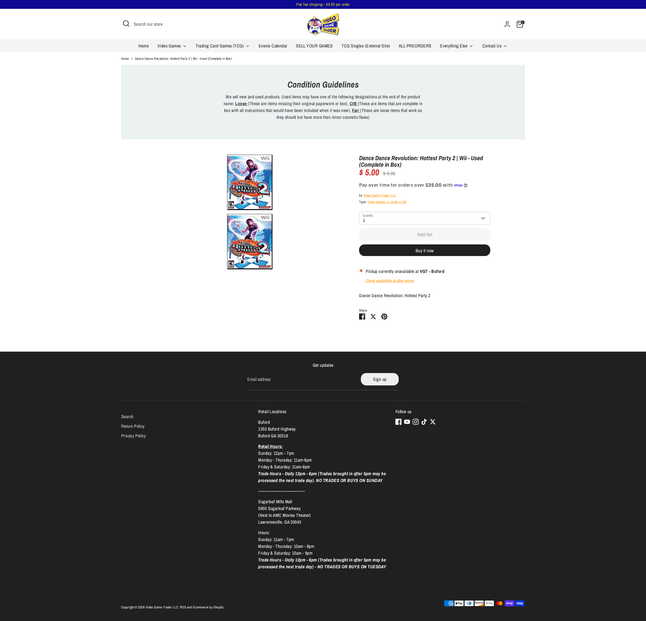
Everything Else (454, 46)
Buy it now (425, 250)
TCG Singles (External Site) (365, 46)
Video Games (169, 46)
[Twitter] (433, 422)
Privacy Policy (133, 436)
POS (183, 607)
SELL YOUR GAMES (314, 46)
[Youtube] (407, 422)
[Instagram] (416, 422)
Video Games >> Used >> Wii (387, 202)
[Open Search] (126, 23)
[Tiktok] (424, 422)
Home (144, 46)
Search (127, 416)
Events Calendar (273, 46)
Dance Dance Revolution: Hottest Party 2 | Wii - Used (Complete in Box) (183, 58)
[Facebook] (398, 422)
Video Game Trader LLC (379, 195)
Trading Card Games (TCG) (220, 46)
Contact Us (492, 46)
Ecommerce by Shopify (208, 607)
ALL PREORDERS (415, 46)
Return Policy (133, 426)
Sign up (379, 379)
